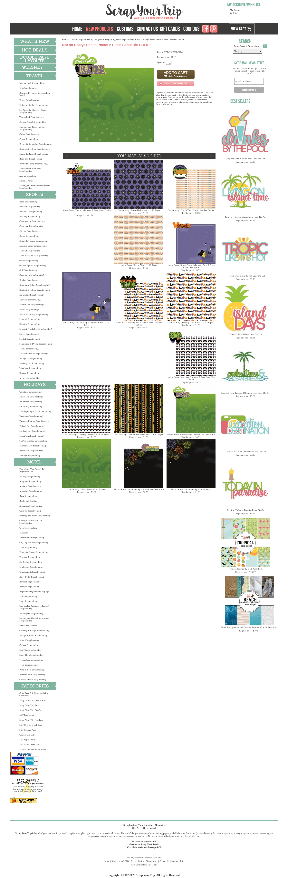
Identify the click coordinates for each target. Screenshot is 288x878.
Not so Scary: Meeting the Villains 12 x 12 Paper (191, 322)
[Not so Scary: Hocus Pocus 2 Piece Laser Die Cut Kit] (107, 141)
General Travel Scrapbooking (32, 122)
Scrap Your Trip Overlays (31, 720)
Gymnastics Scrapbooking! (31, 275)
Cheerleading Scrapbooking (32, 221)
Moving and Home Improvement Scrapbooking (34, 186)
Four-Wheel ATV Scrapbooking (33, 255)
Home (65, 39)
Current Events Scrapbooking (32, 679)
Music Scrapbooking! (29, 309)
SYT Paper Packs (27, 739)
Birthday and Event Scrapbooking (34, 515)
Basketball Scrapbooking (30, 211)
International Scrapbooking (31, 83)
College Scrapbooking (29, 645)
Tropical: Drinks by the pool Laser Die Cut (245, 158)
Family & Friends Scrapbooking (34, 552)
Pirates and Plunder (28, 625)
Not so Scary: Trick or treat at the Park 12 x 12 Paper (139, 434)
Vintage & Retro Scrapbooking (33, 635)
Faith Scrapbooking (28, 547)
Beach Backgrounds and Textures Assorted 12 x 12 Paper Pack (249, 627)
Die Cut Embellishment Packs (32, 749)
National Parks (26, 181)
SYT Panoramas (26, 715)
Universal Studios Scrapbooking (34, 105)
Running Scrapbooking (30, 324)
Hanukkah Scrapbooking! (31, 450)
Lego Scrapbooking (28, 601)
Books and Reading (28, 501)
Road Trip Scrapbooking (30, 159)
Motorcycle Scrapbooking (31, 613)
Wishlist (233, 13)
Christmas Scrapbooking (30, 392)
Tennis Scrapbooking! (29, 348)
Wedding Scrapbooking (128, 836)
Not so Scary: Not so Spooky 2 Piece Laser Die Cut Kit (139, 489)
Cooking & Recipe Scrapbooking (34, 630)
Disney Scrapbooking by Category (86, 39)
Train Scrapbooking (28, 665)
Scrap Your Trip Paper (29, 705)
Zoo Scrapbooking (27, 176)
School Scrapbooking (29, 640)
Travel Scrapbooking (224, 833)
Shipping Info (177, 861)
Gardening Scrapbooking (30, 562)
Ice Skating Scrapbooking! (31, 295)
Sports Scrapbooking (261, 833)
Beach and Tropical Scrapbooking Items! (34, 94)
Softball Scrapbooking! (30, 339)
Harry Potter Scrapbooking (31, 577)
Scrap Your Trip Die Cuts (30, 710)
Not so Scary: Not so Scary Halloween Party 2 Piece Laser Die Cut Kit (191, 266)
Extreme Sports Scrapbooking (33, 246)
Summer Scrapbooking (29, 455)
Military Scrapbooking (29, 476)
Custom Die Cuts (26, 735)
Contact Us (164, 861)
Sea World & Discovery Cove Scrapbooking (32, 111)
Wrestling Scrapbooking (30, 368)
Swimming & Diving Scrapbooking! (36, 344)
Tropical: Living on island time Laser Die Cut (245, 217)
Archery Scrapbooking (29, 378)
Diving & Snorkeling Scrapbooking (35, 144)
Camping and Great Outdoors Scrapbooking (32, 128)
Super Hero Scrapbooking (31, 655)
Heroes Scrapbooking (29, 581)
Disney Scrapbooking (29, 100)
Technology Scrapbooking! (31, 660)
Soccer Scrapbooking (29, 334)
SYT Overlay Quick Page (30, 725)
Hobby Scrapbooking (29, 586)
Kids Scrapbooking (28, 596)
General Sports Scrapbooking (32, 265)
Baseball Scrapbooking (29, 206)
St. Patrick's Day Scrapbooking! (33, 441)
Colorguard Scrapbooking (31, 226)
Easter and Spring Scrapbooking (34, 421)
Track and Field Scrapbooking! (33, 353)
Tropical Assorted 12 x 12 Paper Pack (245, 569)
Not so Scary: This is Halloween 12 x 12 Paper (139, 210)
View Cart (152, 864)
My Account (235, 10)
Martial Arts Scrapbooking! (31, 304)
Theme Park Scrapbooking (31, 117)
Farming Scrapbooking (29, 557)
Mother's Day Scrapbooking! (32, 431)
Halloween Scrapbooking (30, 401)
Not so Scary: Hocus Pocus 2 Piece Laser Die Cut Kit (191, 434)
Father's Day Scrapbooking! (32, 426)
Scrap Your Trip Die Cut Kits (32, 700)
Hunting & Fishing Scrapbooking (34, 149)
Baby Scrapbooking (28, 496)
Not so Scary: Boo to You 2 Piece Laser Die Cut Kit (191, 210)
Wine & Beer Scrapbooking (31, 669)
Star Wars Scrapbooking (30, 650)
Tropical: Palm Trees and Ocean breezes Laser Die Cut (245, 393)
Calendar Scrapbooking (30, 511)
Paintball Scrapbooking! (30, 319)
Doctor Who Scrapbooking (31, 537)
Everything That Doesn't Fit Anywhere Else (31, 470)
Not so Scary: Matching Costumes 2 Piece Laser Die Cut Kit (191, 378)
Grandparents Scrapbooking (32, 572)
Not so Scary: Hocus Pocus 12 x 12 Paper (87, 489)
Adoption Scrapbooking (30, 481)
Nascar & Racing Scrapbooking (33, 154)
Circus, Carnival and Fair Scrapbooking (30, 521)
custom (208, 833)
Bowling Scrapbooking (29, 216)
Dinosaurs (23, 533)
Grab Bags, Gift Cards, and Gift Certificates (33, 694)
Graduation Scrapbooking (31, 567)
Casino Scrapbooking (29, 134)
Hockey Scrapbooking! (30, 280)
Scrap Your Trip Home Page (118, 11)
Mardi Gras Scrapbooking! (31, 436)
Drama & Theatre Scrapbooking (34, 241)
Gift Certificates (138, 864)
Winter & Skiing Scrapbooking (33, 163)
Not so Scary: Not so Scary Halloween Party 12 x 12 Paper (86, 323)
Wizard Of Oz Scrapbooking (32, 674)
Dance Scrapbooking (28, 236)
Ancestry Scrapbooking (30, 486)
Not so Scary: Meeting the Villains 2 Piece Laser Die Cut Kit (138, 323)
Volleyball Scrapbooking (30, 358)
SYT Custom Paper (28, 730)
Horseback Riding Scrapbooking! (34, 285)
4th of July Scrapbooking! (31, 406)
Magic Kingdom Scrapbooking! (119, 39)
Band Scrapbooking (28, 201)
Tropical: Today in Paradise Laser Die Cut (245, 510)
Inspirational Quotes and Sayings (34, 591)
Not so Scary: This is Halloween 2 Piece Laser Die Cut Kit (86, 211)
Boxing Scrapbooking (29, 373)
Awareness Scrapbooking (30, 506)
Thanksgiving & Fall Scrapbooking (35, 411)
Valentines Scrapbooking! (31, 416)
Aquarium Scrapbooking (30, 491)
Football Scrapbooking (29, 250)
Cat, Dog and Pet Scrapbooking (33, 542)
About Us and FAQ (120, 861)
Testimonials (151, 861)
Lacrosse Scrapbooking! (30, 299)
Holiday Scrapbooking (109, 836)
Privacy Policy (137, 861)
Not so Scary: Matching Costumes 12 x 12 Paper (87, 434)
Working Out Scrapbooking (31, 363)
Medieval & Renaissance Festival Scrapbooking (34, 607)
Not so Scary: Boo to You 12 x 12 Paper (139, 265)
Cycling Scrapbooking (29, 231)
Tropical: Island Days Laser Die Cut (245, 334)
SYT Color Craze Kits (29, 744)
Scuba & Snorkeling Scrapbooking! (35, 329)
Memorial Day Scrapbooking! (33, 445)
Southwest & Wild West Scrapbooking (30, 169)
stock (199, 833)
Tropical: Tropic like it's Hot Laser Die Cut (245, 276)
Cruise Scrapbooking (28, 139)
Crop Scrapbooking (28, 528)
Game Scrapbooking (28, 260)
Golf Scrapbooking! (28, 270)
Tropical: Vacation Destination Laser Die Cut (245, 451)
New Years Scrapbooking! (31, 396)
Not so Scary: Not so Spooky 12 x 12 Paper (191, 489)
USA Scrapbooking (28, 88)
